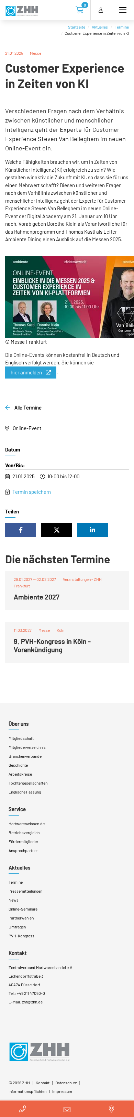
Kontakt (18, 953)
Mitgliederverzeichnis (27, 747)
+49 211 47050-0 (31, 993)
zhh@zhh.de (32, 1001)
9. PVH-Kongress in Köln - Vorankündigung (52, 645)
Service (17, 809)
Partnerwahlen (21, 917)
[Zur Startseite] (21, 11)
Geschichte (18, 765)
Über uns (19, 724)
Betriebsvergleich (24, 832)
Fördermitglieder (23, 841)
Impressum (62, 1091)
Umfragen (17, 926)
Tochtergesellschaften (28, 782)
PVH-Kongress (21, 935)
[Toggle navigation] (120, 10)
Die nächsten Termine (57, 558)
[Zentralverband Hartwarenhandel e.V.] (39, 1051)
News (14, 899)
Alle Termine (27, 407)
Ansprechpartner (23, 850)
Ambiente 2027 (36, 597)
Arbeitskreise (20, 774)
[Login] (101, 10)
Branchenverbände (25, 756)
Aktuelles (100, 26)
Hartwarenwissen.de (27, 823)
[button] (20, 530)
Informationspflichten (27, 1091)
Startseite (76, 26)
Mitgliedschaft (21, 738)
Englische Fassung (25, 791)
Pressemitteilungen (25, 891)
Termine (122, 26)
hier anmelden (26, 372)
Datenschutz (66, 1082)
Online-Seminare (23, 908)
